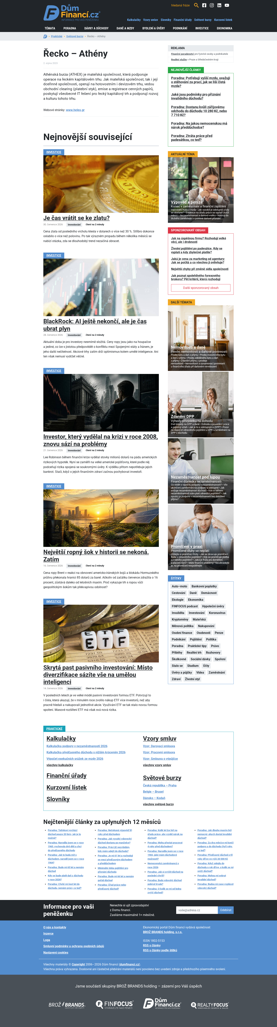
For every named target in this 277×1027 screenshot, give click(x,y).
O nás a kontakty (54, 927)
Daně (193, 593)
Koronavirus (217, 613)
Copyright (78, 964)
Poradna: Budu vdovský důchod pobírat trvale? (165, 882)
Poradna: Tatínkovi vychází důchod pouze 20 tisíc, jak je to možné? (64, 834)
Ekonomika (224, 28)
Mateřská (199, 619)
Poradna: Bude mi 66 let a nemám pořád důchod (116, 878)
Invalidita (178, 613)
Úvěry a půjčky (182, 672)
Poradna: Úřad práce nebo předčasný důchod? (112, 886)
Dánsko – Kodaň (154, 798)
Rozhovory (213, 652)
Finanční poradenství (182, 54)
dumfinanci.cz (129, 964)
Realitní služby (179, 59)
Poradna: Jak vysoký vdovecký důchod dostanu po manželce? (115, 840)
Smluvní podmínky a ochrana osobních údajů (73, 946)
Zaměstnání (217, 672)
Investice (202, 28)
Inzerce (48, 933)
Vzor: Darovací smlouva (159, 746)
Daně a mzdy (125, 28)
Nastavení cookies (55, 952)
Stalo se (177, 666)
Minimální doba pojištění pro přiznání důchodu (113, 870)
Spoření (220, 659)
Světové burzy (202, 20)
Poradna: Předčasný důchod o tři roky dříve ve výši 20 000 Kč (215, 856)
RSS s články (152, 945)
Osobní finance (182, 633)
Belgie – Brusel (153, 791)
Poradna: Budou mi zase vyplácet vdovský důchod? (215, 886)
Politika (211, 639)
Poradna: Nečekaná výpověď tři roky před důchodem (115, 832)
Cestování (178, 593)
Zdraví (176, 679)
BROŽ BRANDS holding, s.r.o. (162, 932)
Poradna (70, 28)
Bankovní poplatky (204, 586)
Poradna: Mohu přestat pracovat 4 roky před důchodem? (165, 844)
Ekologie (178, 599)
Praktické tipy (197, 646)
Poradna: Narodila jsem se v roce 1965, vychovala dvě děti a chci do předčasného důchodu (66, 846)
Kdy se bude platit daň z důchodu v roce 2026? (65, 877)
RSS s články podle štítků (160, 950)
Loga (46, 940)
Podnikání (180, 28)
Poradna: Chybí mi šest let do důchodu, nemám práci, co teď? (64, 886)
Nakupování (206, 626)
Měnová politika (183, 626)
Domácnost (209, 593)
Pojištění (196, 639)
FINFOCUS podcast (185, 606)
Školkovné (179, 659)
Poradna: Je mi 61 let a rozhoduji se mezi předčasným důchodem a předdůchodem (115, 859)
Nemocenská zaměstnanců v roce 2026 (163, 865)
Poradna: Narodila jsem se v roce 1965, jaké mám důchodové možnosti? (165, 855)
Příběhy (177, 652)
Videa (200, 672)
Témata (50, 28)
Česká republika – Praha (160, 785)
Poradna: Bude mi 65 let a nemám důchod (66, 869)
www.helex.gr (75, 110)
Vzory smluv (150, 20)
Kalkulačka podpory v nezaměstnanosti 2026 (77, 746)
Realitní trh (194, 652)
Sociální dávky (200, 659)
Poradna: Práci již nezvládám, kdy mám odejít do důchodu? (114, 849)
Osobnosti (203, 633)
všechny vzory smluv (157, 765)
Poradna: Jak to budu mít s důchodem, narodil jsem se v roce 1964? (66, 858)
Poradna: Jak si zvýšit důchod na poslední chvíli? (165, 873)
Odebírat (225, 910)
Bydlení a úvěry (153, 28)
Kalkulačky (134, 20)
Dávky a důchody (96, 28)
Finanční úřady (183, 20)
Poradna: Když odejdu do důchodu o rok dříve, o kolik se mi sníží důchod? (215, 867)
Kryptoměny (180, 619)
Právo (215, 646)
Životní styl (192, 679)
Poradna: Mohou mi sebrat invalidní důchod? (211, 877)
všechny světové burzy (158, 804)
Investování (196, 613)
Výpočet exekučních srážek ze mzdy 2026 (75, 759)
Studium (193, 666)
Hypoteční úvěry (213, 606)
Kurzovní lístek (223, 20)
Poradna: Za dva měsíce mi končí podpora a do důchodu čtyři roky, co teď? (215, 846)
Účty (206, 666)
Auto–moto (179, 586)
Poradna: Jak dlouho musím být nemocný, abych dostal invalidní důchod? (214, 834)
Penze (219, 633)
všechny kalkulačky (60, 765)
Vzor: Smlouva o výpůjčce (160, 759)
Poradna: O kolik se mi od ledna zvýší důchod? (164, 890)
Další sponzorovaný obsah (201, 288)
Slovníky (166, 20)
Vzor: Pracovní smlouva (159, 752)
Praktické (56, 36)
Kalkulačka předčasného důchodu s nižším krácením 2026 (86, 752)
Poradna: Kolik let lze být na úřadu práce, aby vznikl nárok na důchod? (165, 834)
